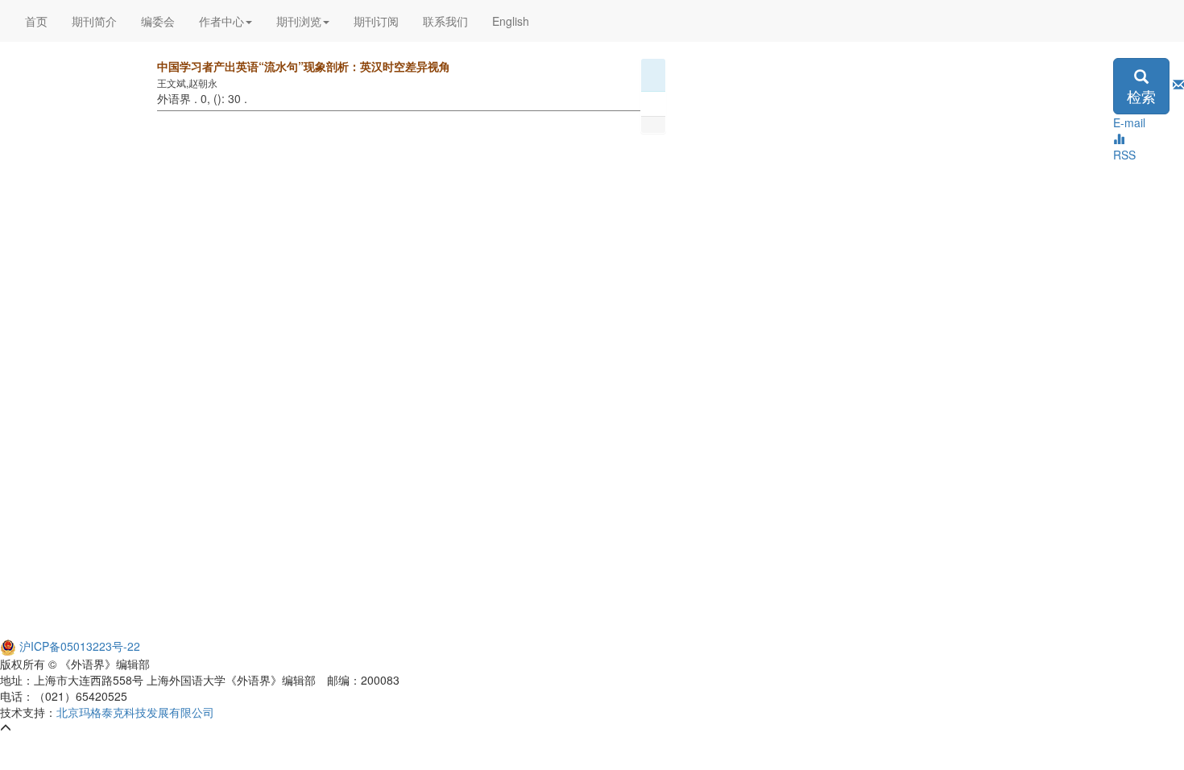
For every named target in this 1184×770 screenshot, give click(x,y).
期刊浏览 (298, 21)
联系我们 (445, 21)
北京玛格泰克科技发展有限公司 (135, 712)
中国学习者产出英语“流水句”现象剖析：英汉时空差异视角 (303, 66)
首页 (36, 21)
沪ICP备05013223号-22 (78, 646)
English (510, 21)
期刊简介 (94, 21)
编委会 (158, 21)
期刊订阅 (376, 21)
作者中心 (221, 21)
